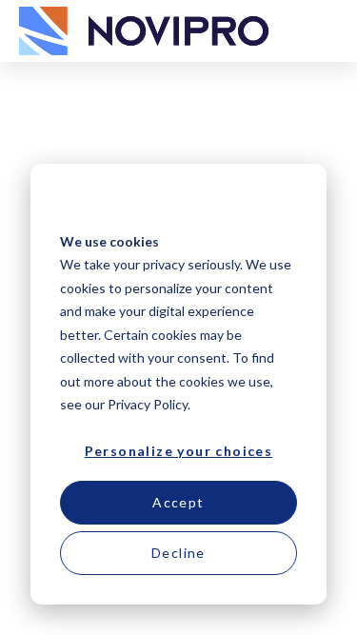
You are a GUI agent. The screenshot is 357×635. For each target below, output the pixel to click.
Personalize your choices (179, 451)
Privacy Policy (148, 404)
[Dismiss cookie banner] (290, 205)
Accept (178, 502)
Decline (178, 553)
